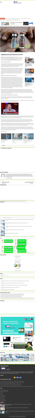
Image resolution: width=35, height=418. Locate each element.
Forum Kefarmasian (2, 395)
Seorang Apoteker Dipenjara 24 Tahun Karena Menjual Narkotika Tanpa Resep (29, 182)
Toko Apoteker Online (3, 400)
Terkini (1, 217)
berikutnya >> (6, 131)
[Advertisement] (17, 10)
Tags (11, 217)
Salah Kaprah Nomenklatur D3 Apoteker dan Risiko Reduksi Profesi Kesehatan (16, 407)
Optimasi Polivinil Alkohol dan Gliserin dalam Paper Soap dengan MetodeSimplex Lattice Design (12, 381)
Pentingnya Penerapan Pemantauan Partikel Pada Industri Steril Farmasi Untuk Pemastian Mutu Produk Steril (18, 18)
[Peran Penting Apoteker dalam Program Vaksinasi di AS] (6, 136)
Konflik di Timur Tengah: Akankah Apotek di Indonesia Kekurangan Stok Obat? (29, 75)
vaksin (6, 148)
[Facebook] (16, 377)
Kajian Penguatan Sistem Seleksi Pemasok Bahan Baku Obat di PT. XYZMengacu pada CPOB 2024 (12, 382)
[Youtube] (19, 377)
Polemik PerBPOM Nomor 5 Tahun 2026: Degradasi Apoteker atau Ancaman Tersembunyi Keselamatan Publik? (29, 65)
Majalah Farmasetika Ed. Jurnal (5, 292)
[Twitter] (17, 377)
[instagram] (20, 377)
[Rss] (14, 377)
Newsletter (1, 392)
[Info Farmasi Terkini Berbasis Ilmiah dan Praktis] (17, 2)
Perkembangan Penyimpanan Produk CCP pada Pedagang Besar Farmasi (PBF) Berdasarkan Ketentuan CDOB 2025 (19, 219)
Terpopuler (5, 217)
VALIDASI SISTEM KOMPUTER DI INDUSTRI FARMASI (11, 233)
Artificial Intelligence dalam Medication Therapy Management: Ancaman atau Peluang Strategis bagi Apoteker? (29, 84)
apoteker (3, 148)
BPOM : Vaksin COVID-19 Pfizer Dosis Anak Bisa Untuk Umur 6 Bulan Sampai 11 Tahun (17, 140)
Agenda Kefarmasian (2, 396)
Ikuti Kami (1, 375)
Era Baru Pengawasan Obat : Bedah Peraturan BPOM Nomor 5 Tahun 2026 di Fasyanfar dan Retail (28, 140)
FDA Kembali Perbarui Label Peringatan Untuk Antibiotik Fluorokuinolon (5, 182)
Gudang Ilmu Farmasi (3, 399)
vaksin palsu (9, 148)
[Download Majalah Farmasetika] (17, 23)
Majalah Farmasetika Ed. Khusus (4, 391)
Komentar (8, 217)
